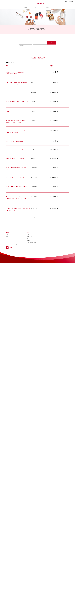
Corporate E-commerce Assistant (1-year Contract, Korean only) (17, 83)
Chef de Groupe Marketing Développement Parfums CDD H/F (18, 209)
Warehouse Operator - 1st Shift (14, 150)
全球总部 (28, 234)
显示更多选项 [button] (21, 45)
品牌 (7, 236)
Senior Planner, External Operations (15, 141)
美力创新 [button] (25, 7)
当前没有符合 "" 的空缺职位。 (37, 28)
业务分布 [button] (35, 7)
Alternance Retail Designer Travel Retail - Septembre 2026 (17, 187)
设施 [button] (32, 66)
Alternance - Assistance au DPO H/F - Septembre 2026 (16, 168)
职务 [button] (7, 66)
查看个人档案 (71, 1)
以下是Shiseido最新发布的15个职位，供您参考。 (37, 29)
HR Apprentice (10, 111)
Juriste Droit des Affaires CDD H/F (15, 177)
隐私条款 (15, 244)
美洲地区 (28, 236)
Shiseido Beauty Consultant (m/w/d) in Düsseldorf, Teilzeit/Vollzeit (16, 121)
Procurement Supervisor (12, 92)
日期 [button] (51, 66)
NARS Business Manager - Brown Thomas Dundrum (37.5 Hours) (17, 131)
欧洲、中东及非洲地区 (31, 242)
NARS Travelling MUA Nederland (15, 158)
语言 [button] (66, 1)
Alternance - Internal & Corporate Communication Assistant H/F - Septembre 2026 (18, 198)
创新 (7, 234)
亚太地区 (28, 238)
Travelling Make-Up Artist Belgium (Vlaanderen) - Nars (15, 72)
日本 (28, 240)
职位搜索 (47, 7)
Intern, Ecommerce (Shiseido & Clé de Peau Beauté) (18, 102)
